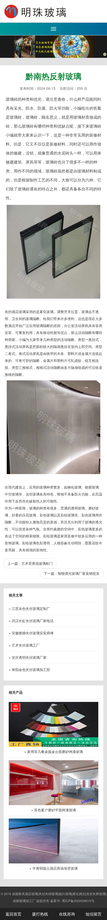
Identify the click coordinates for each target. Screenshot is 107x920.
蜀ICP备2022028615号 (78, 901)
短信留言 (94, 914)
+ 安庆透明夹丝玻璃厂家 (28, 657)
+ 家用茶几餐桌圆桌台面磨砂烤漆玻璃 (53, 751)
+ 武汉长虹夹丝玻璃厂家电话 (31, 620)
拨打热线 (40, 914)
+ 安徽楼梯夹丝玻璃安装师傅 (31, 632)
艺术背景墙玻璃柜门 (37, 563)
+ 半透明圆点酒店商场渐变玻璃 (53, 868)
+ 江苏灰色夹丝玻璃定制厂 (29, 608)
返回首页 (13, 914)
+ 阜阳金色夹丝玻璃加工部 (29, 669)
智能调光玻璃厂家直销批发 (79, 573)
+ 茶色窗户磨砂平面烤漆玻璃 (53, 809)
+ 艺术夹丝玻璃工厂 (24, 645)
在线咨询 (67, 914)
